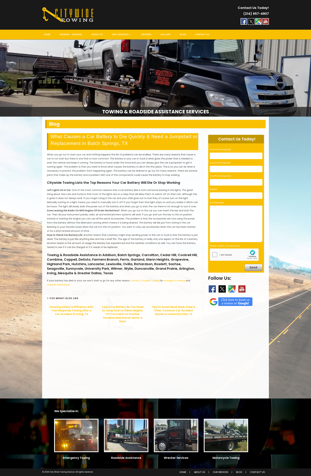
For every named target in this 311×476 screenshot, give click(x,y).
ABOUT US (199, 472)
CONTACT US (257, 472)
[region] (155, 78)
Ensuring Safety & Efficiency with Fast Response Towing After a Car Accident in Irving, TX (71, 310)
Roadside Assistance (126, 458)
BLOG (239, 472)
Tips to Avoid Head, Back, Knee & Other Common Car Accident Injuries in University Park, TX (173, 310)
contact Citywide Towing (145, 280)
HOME (183, 472)
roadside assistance (58, 284)
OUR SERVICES (220, 472)
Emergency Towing (76, 458)
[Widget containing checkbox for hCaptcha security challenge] (234, 254)
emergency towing (174, 280)
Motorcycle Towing (226, 458)
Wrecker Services (176, 458)
